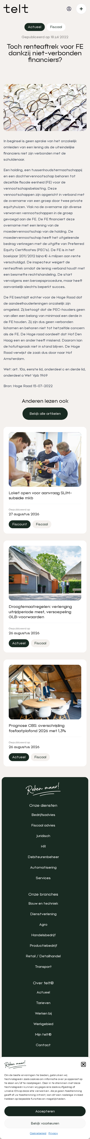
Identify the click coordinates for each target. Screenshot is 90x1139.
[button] (83, 1064)
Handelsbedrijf (43, 935)
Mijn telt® (43, 1034)
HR (43, 846)
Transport (43, 967)
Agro (43, 924)
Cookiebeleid (38, 1133)
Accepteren (45, 1111)
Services (43, 878)
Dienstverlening (43, 914)
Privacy (53, 1133)
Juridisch (43, 836)
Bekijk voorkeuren (45, 1123)
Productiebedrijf (43, 945)
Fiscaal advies (43, 825)
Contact (43, 1045)
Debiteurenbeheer (43, 857)
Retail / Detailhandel (43, 956)
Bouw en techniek (43, 903)
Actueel (43, 992)
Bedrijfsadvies (43, 815)
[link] (45, 414)
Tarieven (43, 1003)
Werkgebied (43, 1024)
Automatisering (43, 867)
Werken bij (43, 1013)
